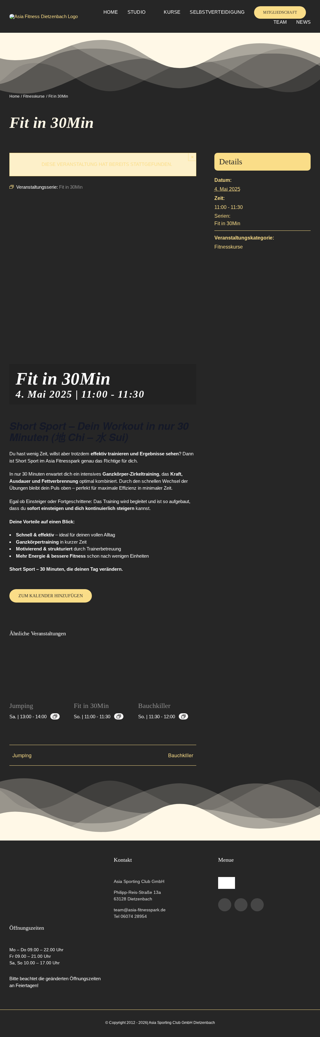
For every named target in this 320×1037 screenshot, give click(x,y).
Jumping (21, 706)
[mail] (257, 904)
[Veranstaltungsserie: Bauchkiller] (183, 716)
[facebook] (224, 904)
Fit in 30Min (91, 706)
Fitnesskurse (228, 247)
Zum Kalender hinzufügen (50, 596)
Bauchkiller (154, 706)
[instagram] (241, 904)
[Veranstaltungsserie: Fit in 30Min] (119, 716)
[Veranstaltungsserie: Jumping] (55, 716)
